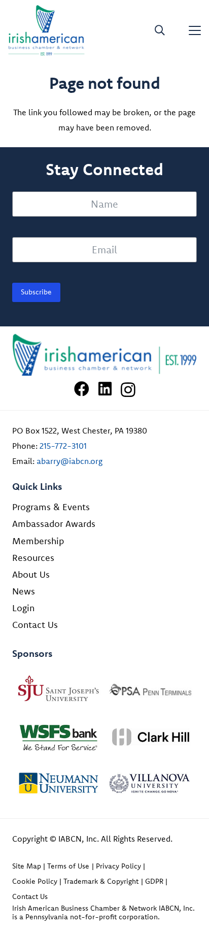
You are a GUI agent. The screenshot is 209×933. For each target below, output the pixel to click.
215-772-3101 (63, 446)
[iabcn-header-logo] (46, 30)
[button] (160, 30)
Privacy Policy (118, 866)
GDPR (154, 881)
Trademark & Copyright (100, 881)
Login (23, 608)
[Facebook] (81, 388)
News (23, 591)
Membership (38, 541)
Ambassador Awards (53, 523)
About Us (31, 574)
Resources (33, 557)
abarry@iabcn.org (69, 461)
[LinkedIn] (105, 388)
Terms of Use (68, 866)
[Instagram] (128, 389)
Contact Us (35, 624)
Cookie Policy (34, 881)
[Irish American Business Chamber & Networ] (104, 355)
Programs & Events (51, 507)
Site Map (26, 866)
